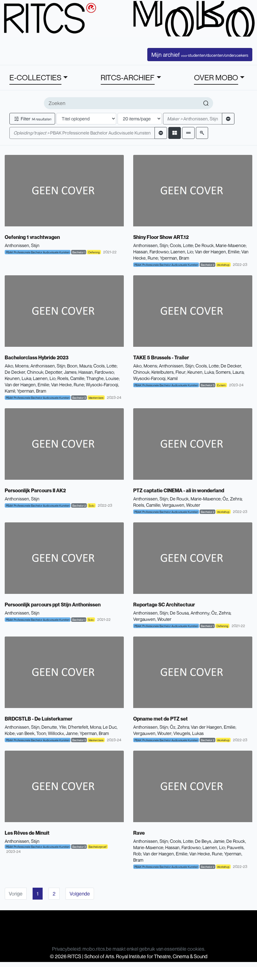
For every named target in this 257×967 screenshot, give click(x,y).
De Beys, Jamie (209, 841)
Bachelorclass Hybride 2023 (37, 357)
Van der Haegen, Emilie (217, 251)
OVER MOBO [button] (216, 77)
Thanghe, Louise (102, 378)
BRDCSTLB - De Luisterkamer (38, 719)
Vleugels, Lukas (188, 733)
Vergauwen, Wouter (181, 505)
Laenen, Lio (181, 251)
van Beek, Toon (31, 733)
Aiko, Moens (17, 365)
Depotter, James (60, 372)
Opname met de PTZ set (160, 719)
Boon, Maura (79, 365)
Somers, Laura (230, 372)
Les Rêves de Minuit (27, 833)
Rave (139, 833)
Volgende (80, 893)
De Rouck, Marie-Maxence (220, 245)
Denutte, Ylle (53, 727)
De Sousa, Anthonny (189, 613)
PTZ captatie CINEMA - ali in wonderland (178, 490)
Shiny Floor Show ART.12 (161, 237)
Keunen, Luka (18, 378)
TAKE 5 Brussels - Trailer (161, 357)
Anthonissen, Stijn (192, 118)
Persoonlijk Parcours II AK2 (35, 490)
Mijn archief (199, 54)
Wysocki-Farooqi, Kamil (155, 378)
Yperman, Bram (174, 258)
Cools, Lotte (181, 245)
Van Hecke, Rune (67, 384)
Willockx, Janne (63, 733)
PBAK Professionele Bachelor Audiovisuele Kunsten (82, 132)
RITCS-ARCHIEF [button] (128, 77)
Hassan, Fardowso (151, 251)
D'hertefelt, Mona (84, 727)
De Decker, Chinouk (24, 372)
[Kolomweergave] (174, 133)
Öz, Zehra (232, 498)
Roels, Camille (70, 378)
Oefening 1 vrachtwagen (32, 237)
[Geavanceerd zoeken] (202, 133)
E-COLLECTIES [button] (35, 77)
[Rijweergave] (188, 133)
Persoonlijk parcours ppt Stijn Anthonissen (53, 604)
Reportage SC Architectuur (164, 604)
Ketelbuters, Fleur (168, 372)
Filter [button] (35, 118)
